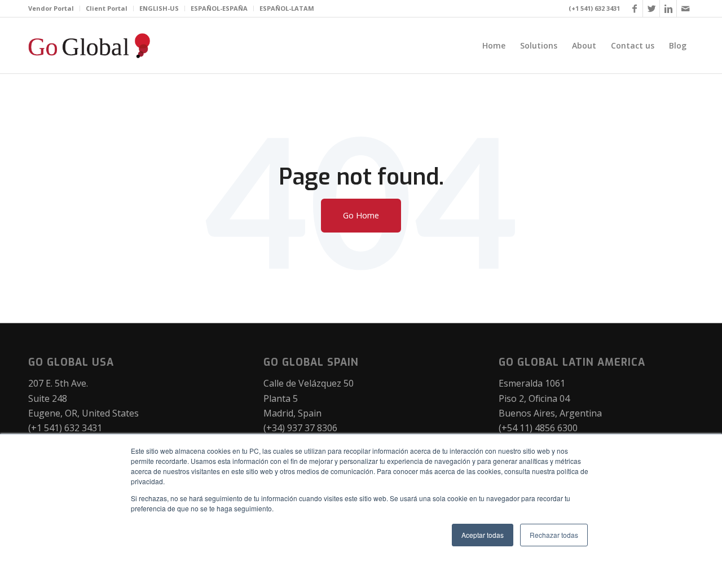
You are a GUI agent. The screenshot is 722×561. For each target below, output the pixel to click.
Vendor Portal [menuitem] (51, 8)
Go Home (361, 215)
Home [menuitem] (493, 45)
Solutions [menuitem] (538, 45)
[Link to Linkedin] (668, 8)
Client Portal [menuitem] (106, 8)
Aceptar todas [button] (482, 535)
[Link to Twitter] (651, 8)
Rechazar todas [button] (554, 535)
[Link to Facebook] (634, 8)
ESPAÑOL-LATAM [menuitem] (286, 8)
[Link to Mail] (685, 8)
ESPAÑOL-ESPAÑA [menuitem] (219, 8)
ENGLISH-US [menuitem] (159, 8)
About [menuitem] (584, 45)
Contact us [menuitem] (632, 45)
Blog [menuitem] (677, 45)
